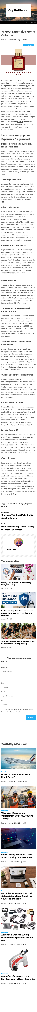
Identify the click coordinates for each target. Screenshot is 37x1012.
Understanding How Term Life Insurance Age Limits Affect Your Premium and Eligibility (18, 613)
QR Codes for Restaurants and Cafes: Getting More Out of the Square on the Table (16, 896)
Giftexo (20, 122)
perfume (4, 506)
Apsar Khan (24, 40)
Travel (3, 772)
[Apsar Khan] (18, 542)
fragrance (28, 504)
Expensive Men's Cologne (15, 504)
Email (3, 692)
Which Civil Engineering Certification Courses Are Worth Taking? (17, 816)
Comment (4, 667)
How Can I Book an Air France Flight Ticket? (15, 776)
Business (4, 811)
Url (2, 701)
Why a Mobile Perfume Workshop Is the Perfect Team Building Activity (17, 642)
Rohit (24, 823)
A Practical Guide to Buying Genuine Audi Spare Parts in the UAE (17, 937)
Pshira (24, 781)
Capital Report (18, 10)
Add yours (4, 661)
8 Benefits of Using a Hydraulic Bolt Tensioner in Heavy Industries (18, 977)
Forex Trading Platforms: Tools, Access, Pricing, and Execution (16, 856)
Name (3, 683)
